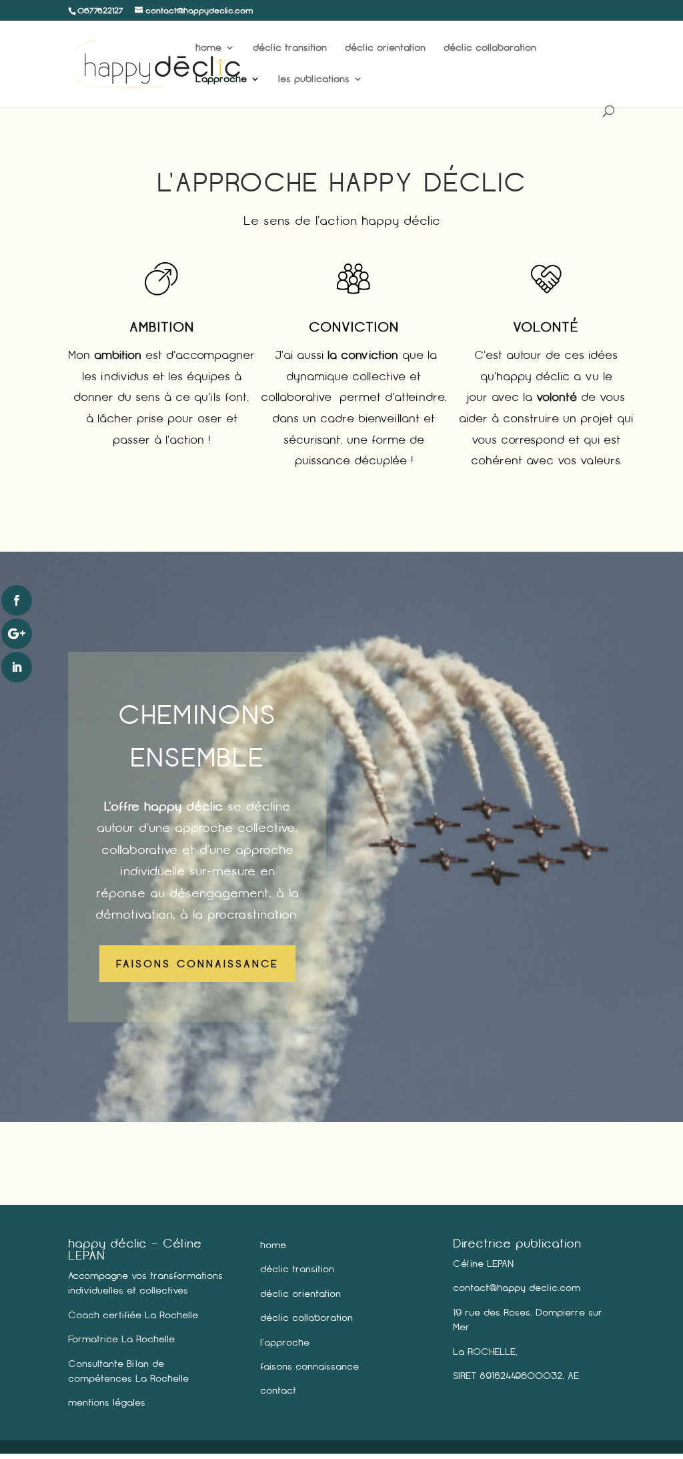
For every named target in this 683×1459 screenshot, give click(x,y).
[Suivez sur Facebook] (16, 600)
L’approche (221, 79)
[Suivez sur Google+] (16, 633)
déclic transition (290, 48)
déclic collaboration (490, 48)
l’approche (284, 1342)
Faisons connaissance (197, 963)
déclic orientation (385, 48)
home (208, 48)
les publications (314, 79)
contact (278, 1390)
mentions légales (106, 1402)
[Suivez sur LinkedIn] (16, 667)
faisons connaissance (309, 1366)
